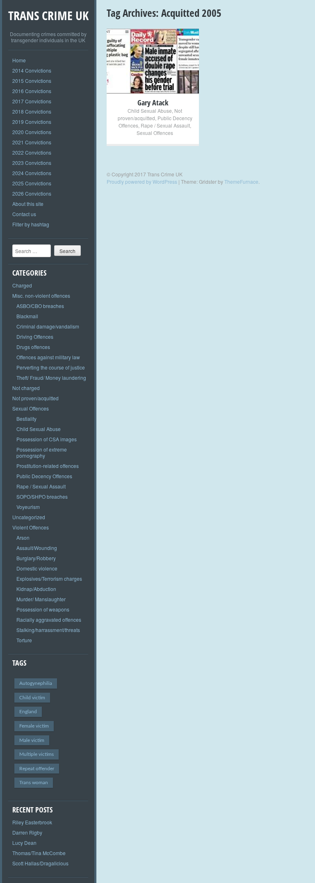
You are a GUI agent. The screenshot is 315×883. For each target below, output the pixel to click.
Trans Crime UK (48, 15)
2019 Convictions (31, 121)
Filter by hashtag (30, 224)
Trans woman (33, 782)
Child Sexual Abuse (38, 428)
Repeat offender (36, 768)
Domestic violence (36, 568)
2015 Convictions (31, 80)
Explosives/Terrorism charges (49, 578)
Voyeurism (28, 506)
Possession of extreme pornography (41, 452)
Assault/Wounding (36, 547)
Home (19, 60)
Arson (23, 537)
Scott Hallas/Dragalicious (40, 863)
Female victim (34, 725)
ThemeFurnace (241, 181)
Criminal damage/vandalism (47, 326)
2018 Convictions (31, 111)
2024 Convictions (31, 172)
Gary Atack (152, 102)
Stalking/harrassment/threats (48, 629)
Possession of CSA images (46, 439)
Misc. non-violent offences (41, 295)
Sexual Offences (30, 408)
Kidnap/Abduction (36, 588)
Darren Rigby (27, 832)
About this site (27, 203)
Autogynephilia (35, 683)
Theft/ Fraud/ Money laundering (51, 377)
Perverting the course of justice (50, 367)
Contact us (24, 213)
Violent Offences (30, 527)
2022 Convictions (31, 152)
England (28, 711)
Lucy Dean (24, 842)
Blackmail (27, 316)
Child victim (32, 697)
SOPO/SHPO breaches (42, 496)
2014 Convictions (31, 70)
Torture (24, 640)
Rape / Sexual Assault (41, 486)
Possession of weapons (42, 609)
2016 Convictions (31, 90)
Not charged (26, 387)
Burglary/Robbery (36, 557)
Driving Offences (34, 336)
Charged (22, 285)
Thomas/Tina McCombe (39, 852)
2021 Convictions (31, 142)
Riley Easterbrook (32, 822)
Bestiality (26, 418)
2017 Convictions (31, 101)
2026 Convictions (31, 193)
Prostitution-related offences (47, 465)
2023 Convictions (31, 162)
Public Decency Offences (44, 475)
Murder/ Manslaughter (41, 599)
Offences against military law (48, 357)
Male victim (31, 740)
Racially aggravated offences (48, 619)
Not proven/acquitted (35, 398)
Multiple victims (36, 754)
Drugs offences (33, 346)
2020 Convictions (31, 131)
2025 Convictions (31, 183)
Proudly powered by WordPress (142, 181)
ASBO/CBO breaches (40, 305)
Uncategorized (28, 516)
